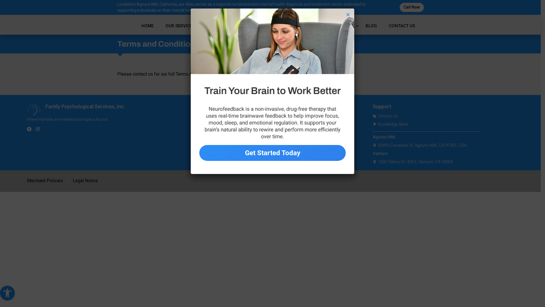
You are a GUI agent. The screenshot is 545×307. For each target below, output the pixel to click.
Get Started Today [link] (272, 153)
